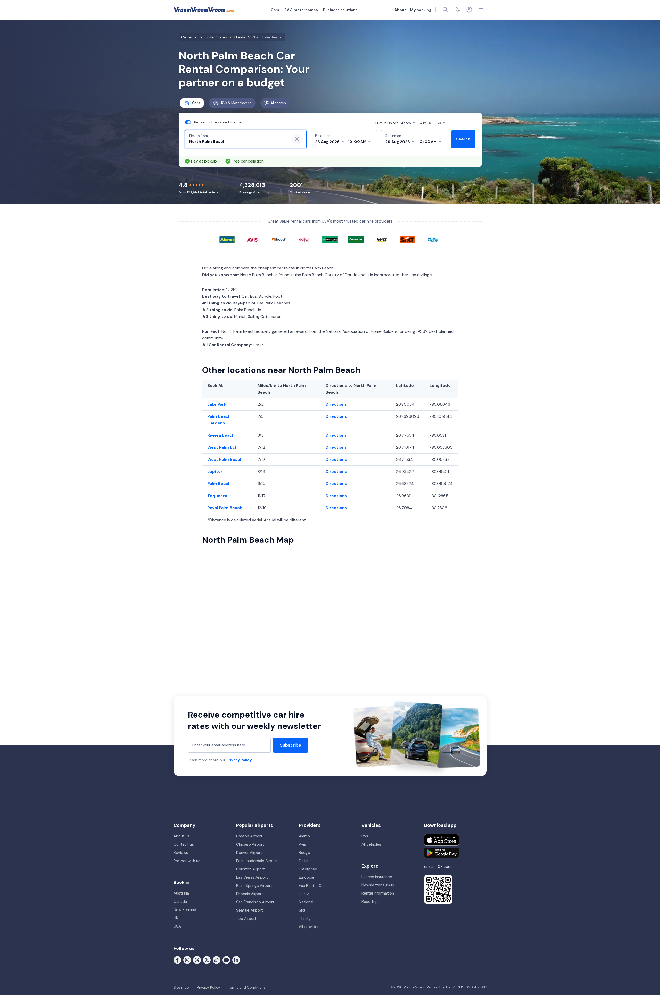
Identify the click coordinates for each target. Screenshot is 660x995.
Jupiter (214, 471)
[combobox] (237, 142)
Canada (180, 901)
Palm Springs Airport (254, 885)
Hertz (304, 893)
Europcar (307, 877)
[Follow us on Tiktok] (216, 959)
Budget (305, 852)
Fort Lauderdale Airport (257, 860)
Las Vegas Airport (252, 877)
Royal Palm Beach (224, 508)
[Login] (469, 9)
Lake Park (216, 404)
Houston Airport (250, 869)
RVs (364, 836)
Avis (302, 844)
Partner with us (187, 860)
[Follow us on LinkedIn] (236, 959)
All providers (310, 926)
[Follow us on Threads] (197, 959)
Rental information (377, 893)
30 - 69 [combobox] (430, 123)
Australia (181, 893)
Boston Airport (249, 836)
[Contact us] (458, 9)
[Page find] (445, 9)
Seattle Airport (249, 910)
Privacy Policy (239, 760)
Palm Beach (219, 483)
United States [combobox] (393, 123)
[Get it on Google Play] (441, 853)
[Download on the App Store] (441, 840)
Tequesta (217, 495)
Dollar (304, 860)
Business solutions (340, 9)
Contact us (184, 844)
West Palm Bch (222, 447)
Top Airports (247, 918)
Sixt (302, 910)
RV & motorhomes (301, 9)
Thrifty (305, 918)
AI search (278, 103)
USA (177, 926)
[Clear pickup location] (297, 139)
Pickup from (198, 136)
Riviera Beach (221, 435)
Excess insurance (376, 876)
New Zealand (185, 909)
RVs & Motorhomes (236, 103)
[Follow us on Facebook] (177, 959)
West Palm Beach (225, 459)
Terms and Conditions (247, 987)
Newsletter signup (377, 885)
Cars (275, 9)
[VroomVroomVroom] (204, 9)
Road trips (370, 901)
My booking (420, 9)
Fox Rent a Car (312, 885)
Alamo (304, 836)
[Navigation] (481, 10)
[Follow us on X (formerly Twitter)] (207, 959)
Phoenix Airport (249, 893)
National (306, 902)
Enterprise (308, 869)
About (400, 9)
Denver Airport (249, 852)
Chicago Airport (250, 844)
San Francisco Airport (255, 902)
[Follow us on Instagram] (187, 959)
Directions (336, 404)
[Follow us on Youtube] (226, 959)
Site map (181, 987)
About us (182, 836)
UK (176, 918)
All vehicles (371, 844)
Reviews (181, 852)
